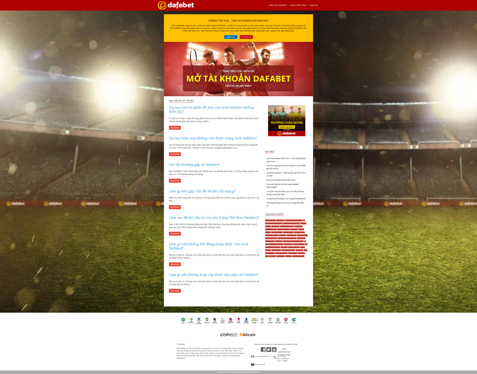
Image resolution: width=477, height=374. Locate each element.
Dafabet (268, 226)
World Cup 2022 (298, 256)
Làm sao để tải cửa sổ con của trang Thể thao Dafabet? (214, 217)
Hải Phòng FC (291, 235)
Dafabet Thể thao (283, 229)
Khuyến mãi (246, 37)
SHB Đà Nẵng (276, 250)
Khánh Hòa (279, 241)
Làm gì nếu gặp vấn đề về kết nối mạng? (202, 191)
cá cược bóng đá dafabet (294, 220)
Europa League (288, 232)
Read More (175, 128)
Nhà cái (314, 5)
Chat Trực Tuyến (260, 364)
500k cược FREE (298, 5)
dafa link (301, 229)
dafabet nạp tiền (271, 229)
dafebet (268, 232)
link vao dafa (288, 244)
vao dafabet (280, 256)
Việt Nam (288, 256)
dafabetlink (298, 226)
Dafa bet (303, 223)
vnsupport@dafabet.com (262, 356)
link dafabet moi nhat (276, 244)
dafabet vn (294, 229)
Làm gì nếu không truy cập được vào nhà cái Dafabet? (214, 274)
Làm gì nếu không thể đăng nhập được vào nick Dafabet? (208, 246)
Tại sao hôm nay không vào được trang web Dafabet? (213, 138)
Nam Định (284, 247)
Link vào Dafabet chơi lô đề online (280, 180)
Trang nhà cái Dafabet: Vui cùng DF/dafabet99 (285, 198)
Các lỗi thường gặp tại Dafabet (194, 164)
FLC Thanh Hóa (299, 232)
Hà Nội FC (282, 235)
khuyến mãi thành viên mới (287, 238)
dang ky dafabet (276, 232)
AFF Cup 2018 (270, 220)
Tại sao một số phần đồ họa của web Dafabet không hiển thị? (211, 109)
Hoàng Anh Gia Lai (271, 235)
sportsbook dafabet (288, 250)
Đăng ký (231, 37)
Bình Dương (280, 220)
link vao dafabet (298, 244)
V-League (272, 256)
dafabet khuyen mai (287, 226)
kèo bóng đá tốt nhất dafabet (293, 241)
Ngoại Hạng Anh (294, 247)
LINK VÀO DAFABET (278, 5)
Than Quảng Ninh (281, 253)
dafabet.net (275, 226)
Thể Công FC (292, 253)
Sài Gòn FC (299, 250)
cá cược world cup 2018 (291, 223)
